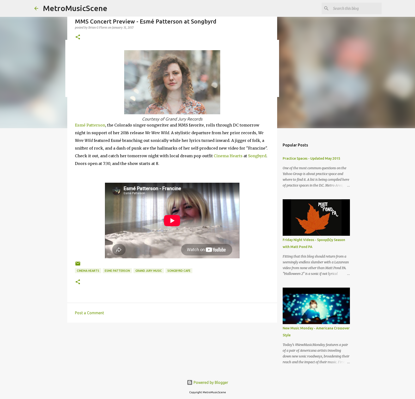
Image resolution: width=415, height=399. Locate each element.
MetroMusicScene (75, 8)
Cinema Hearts (228, 155)
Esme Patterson (117, 270)
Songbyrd (257, 155)
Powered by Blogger (210, 382)
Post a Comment (89, 313)
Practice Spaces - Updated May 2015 (311, 158)
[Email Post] (78, 265)
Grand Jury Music (148, 270)
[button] (78, 37)
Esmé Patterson (90, 125)
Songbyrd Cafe (178, 270)
